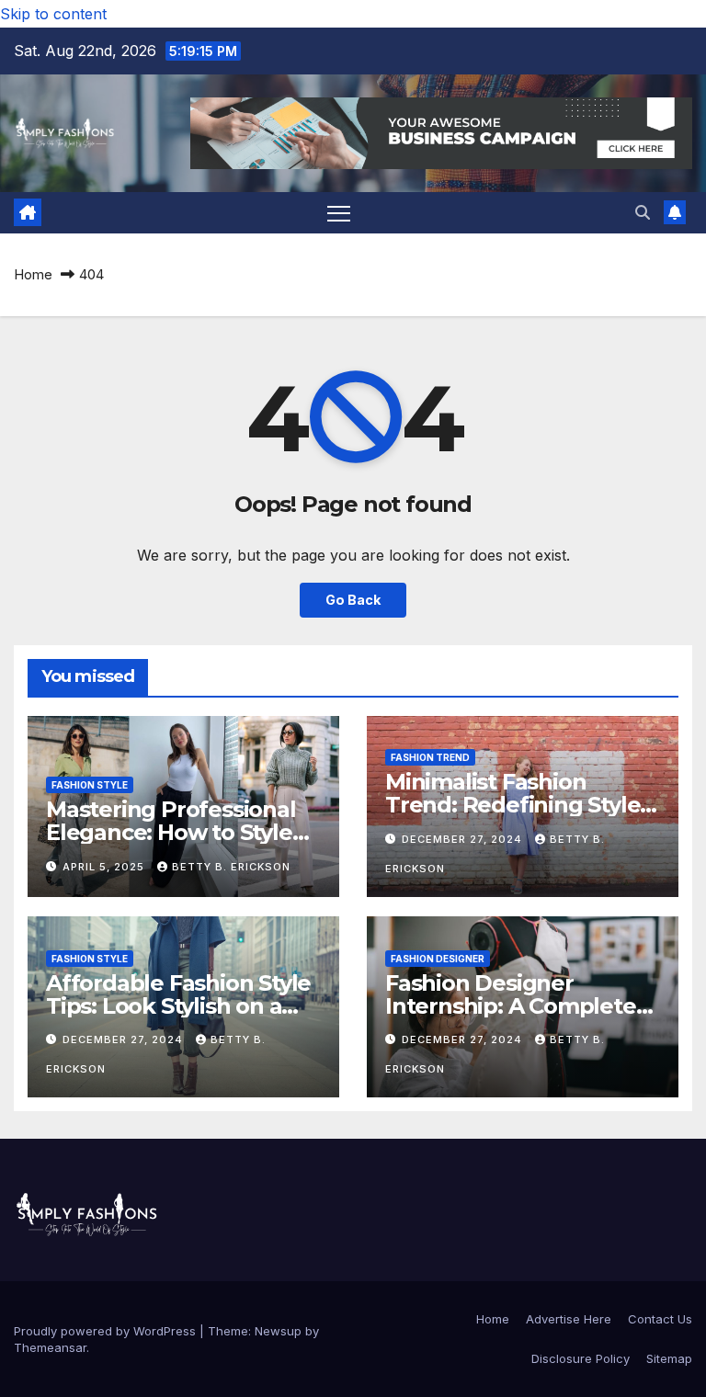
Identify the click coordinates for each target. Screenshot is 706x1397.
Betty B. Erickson (231, 866)
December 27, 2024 (464, 839)
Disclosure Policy (580, 1358)
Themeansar (50, 1347)
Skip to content (53, 14)
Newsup (278, 1330)
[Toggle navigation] (338, 213)
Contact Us (660, 1319)
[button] (642, 212)
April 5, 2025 (105, 866)
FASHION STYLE (89, 784)
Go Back (353, 600)
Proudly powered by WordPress (106, 1330)
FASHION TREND (430, 757)
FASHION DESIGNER (437, 958)
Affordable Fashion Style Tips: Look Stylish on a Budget (178, 1006)
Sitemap (669, 1358)
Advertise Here (568, 1319)
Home (33, 274)
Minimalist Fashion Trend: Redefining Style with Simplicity (512, 804)
